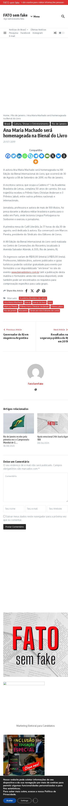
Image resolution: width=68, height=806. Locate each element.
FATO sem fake (15, 15)
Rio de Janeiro (18, 115)
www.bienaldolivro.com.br (25, 272)
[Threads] (64, 155)
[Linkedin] (19, 155)
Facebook (25, 33)
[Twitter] (13, 155)
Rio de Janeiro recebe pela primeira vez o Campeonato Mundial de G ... (16, 439)
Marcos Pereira (10, 306)
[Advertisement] (34, 73)
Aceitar (9, 800)
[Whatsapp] (24, 155)
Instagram (38, 33)
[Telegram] (36, 155)
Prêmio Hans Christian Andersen (34, 306)
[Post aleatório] (55, 33)
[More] (35, 161)
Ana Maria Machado (13, 302)
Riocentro (23, 310)
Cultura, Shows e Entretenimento (31, 123)
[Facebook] (7, 155)
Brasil (7, 123)
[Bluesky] (58, 155)
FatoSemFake (35, 383)
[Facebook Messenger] (41, 155)
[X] (52, 155)
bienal (28, 302)
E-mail (12, 36)
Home (6, 115)
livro (50, 302)
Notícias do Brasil (17, 29)
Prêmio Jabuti (57, 306)
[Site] (35, 389)
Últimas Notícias (38, 29)
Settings (24, 800)
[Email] (47, 155)
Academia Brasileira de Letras (33, 298)
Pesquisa (13, 33)
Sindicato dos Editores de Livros (44, 310)
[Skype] (30, 155)
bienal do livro (39, 302)
